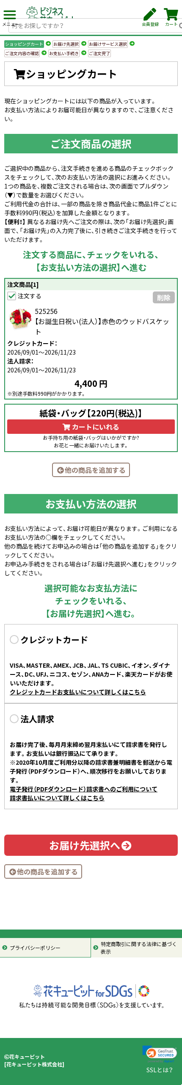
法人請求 (37, 719)
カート (171, 24)
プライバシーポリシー (35, 948)
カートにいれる (94, 427)
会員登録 (150, 24)
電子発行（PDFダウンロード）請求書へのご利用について (83, 789)
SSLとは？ (159, 1070)
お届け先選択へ (84, 845)
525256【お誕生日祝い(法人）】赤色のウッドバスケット (102, 321)
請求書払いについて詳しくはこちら (57, 798)
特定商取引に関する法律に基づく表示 (139, 947)
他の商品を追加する (95, 470)
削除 (164, 297)
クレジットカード (54, 639)
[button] (160, 1054)
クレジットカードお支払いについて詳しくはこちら (78, 692)
